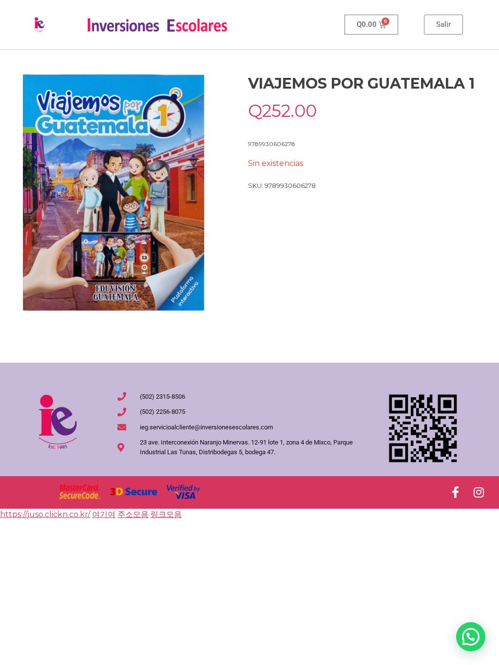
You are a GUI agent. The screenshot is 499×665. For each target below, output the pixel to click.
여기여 (103, 514)
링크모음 (166, 514)
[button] (470, 636)
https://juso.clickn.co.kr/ (45, 514)
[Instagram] (478, 492)
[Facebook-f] (455, 492)
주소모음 (133, 514)
